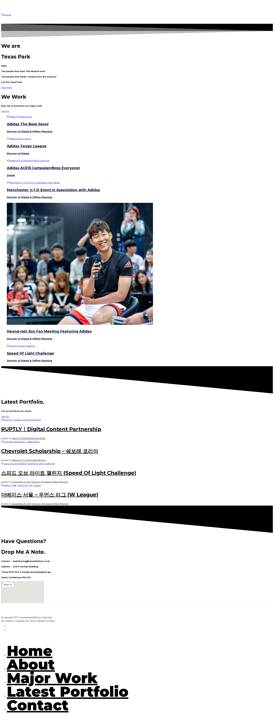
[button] (6, 87)
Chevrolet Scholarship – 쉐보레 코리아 (49, 451)
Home (29, 651)
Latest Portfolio (67, 691)
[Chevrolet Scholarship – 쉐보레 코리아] (20, 442)
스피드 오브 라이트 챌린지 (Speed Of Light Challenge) (68, 473)
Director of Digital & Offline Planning (50, 482)
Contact (37, 705)
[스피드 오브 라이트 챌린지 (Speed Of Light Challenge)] (28, 463)
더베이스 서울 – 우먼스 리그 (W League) (49, 494)
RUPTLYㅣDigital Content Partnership (51, 429)
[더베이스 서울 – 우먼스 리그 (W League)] (21, 485)
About (31, 664)
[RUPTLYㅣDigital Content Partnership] (21, 420)
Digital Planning (38, 460)
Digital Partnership (36, 438)
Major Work (52, 678)
